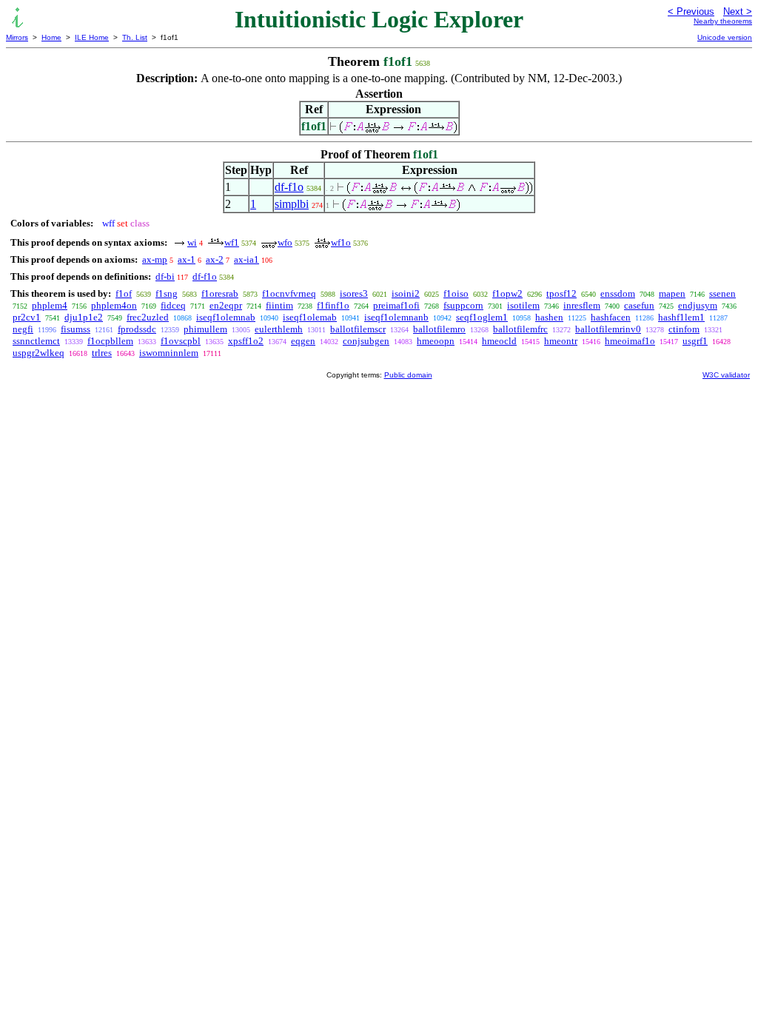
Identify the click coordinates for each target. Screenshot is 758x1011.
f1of (123, 293)
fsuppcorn (463, 305)
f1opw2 (507, 293)
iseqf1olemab (310, 317)
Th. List (134, 37)
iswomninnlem (168, 352)
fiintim (279, 305)
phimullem (205, 329)
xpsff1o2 (246, 340)
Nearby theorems (723, 21)
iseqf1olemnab (225, 317)
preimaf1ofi (396, 305)
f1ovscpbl (181, 340)
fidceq (173, 305)
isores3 (354, 293)
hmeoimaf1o (630, 340)
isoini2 (406, 293)
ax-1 (186, 259)
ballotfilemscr (358, 329)
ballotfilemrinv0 (608, 329)
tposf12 (561, 293)
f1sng (166, 293)
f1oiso (456, 293)
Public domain (408, 375)
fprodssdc (137, 329)
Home (51, 37)
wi (192, 242)
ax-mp (154, 259)
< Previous (691, 11)
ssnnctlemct (36, 340)
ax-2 (215, 259)
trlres (102, 352)
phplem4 (49, 305)
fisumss (75, 329)
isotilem (523, 305)
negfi (23, 329)
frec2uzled (148, 317)
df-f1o (289, 187)
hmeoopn (436, 340)
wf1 (231, 242)
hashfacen (611, 317)
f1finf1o (333, 305)
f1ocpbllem (110, 340)
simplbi (292, 204)
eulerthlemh (279, 329)
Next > (737, 11)
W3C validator (726, 375)
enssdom (617, 293)
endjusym (697, 305)
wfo (285, 242)
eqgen (303, 340)
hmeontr (560, 340)
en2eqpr (225, 305)
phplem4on (114, 305)
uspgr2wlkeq (38, 352)
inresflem (581, 305)
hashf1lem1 (681, 317)
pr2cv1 (27, 317)
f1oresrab (219, 293)
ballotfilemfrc (520, 329)
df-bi (165, 276)
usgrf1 (695, 340)
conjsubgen (366, 340)
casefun (639, 305)
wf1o (341, 242)
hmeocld (499, 340)
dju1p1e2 (83, 317)
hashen (549, 317)
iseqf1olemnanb (396, 317)
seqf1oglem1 (482, 317)
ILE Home (92, 37)
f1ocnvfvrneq (289, 293)
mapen (672, 293)
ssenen (722, 293)
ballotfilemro (439, 329)
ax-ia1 (246, 259)
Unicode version (724, 37)
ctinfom (684, 329)
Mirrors (17, 37)
